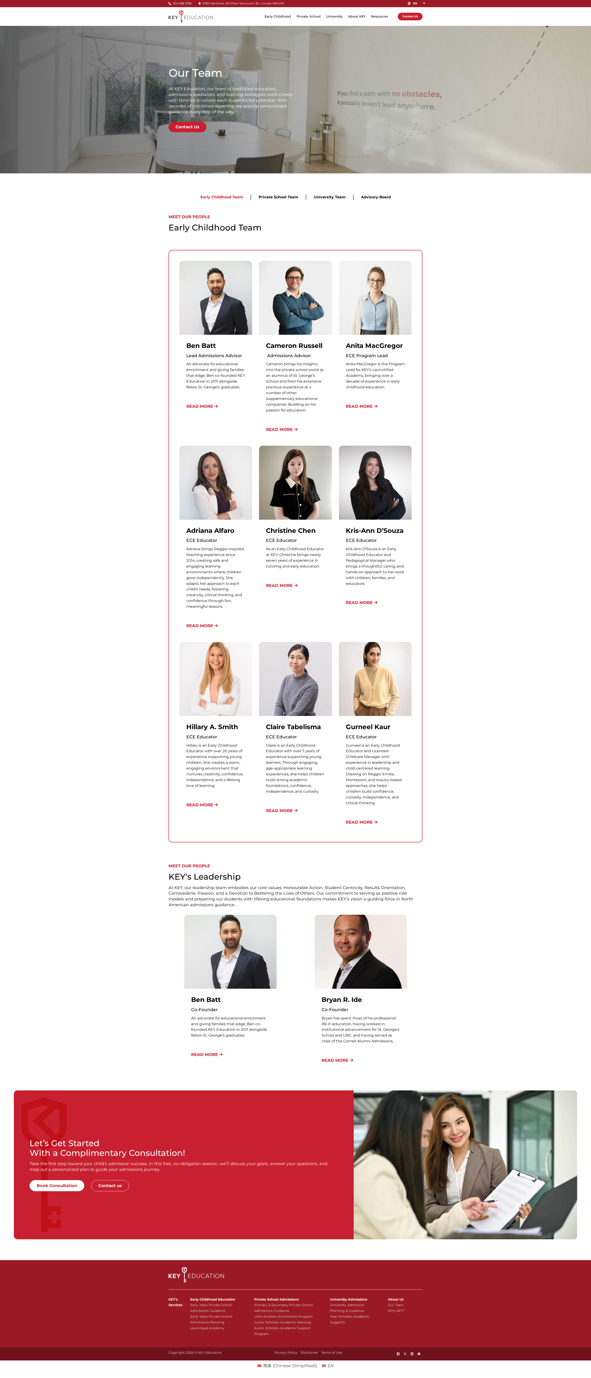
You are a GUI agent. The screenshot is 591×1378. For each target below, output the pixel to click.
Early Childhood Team (221, 197)
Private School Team (278, 197)
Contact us (110, 1185)
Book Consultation (57, 1185)
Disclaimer (309, 1352)
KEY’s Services (175, 1302)
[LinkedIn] (412, 1353)
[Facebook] (398, 1353)
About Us (396, 1299)
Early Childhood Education (212, 1299)
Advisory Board (376, 197)
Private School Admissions (276, 1299)
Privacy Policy (285, 1352)
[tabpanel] (295, 546)
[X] (405, 1353)
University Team (330, 197)
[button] (420, 3)
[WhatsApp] (419, 1353)
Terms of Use (331, 1352)
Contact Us (410, 16)
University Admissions (348, 1299)
